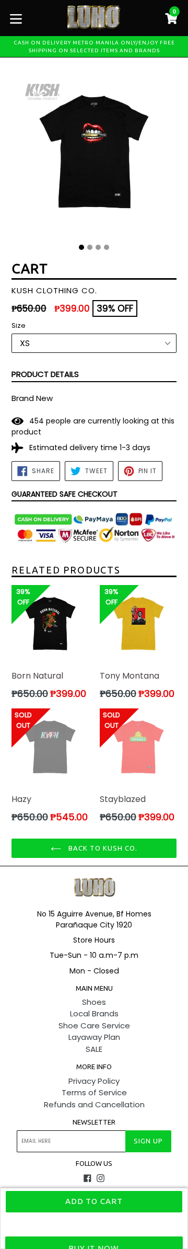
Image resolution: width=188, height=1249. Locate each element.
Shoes (94, 1001)
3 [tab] (98, 247)
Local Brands (94, 1013)
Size (18, 325)
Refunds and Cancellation (94, 1104)
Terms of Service (94, 1092)
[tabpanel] (94, 154)
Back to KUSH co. (102, 848)
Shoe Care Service (94, 1025)
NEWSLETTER (94, 1122)
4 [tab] (106, 247)
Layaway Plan (94, 1037)
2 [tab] (89, 247)
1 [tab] (81, 247)
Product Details (45, 374)
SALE (94, 1049)
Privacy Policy (94, 1080)
